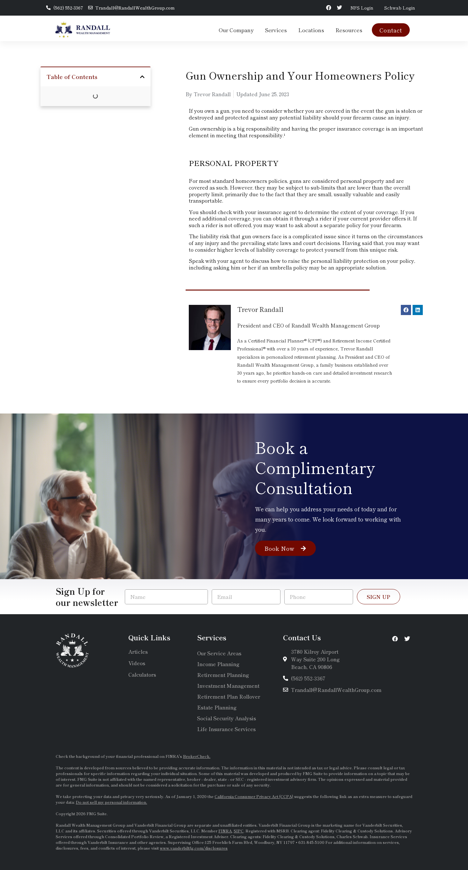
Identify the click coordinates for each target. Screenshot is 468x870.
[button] (142, 76)
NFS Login (362, 7)
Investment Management (228, 685)
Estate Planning (217, 707)
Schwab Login (399, 7)
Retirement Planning (223, 675)
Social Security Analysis (226, 718)
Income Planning (218, 664)
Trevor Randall (260, 309)
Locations (311, 30)
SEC (240, 779)
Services (276, 30)
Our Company (236, 30)
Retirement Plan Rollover (228, 696)
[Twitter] (339, 7)
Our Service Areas (219, 653)
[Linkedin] (418, 310)
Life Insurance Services (226, 729)
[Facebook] (328, 7)
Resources (349, 30)
